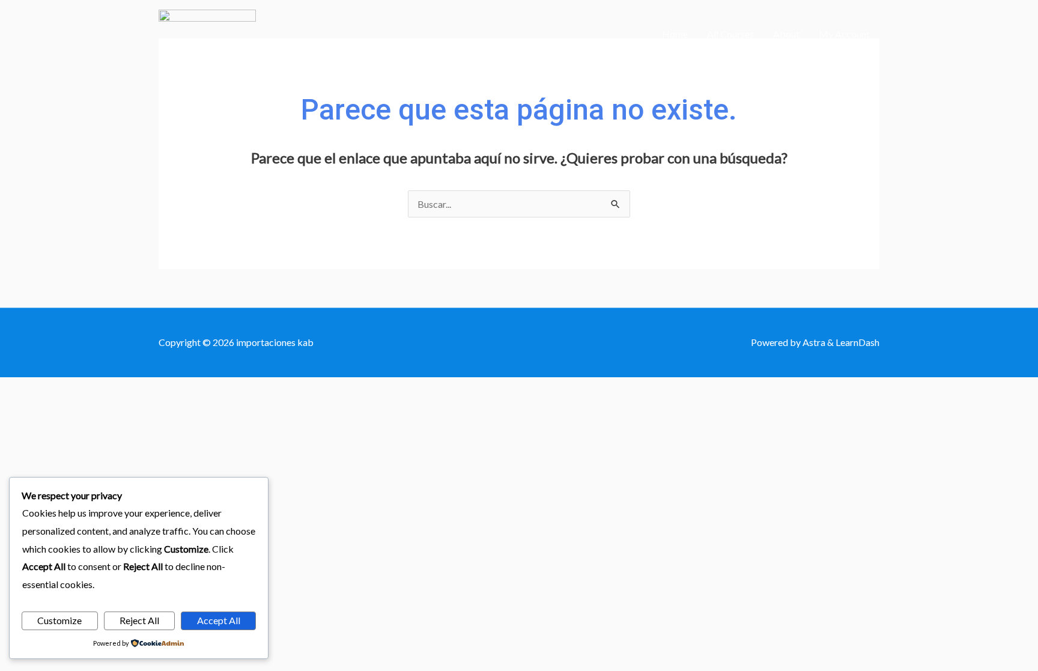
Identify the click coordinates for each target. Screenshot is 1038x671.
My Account (844, 34)
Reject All (139, 620)
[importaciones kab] (207, 32)
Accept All (218, 620)
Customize (59, 620)
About (786, 34)
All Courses (730, 34)
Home (675, 34)
